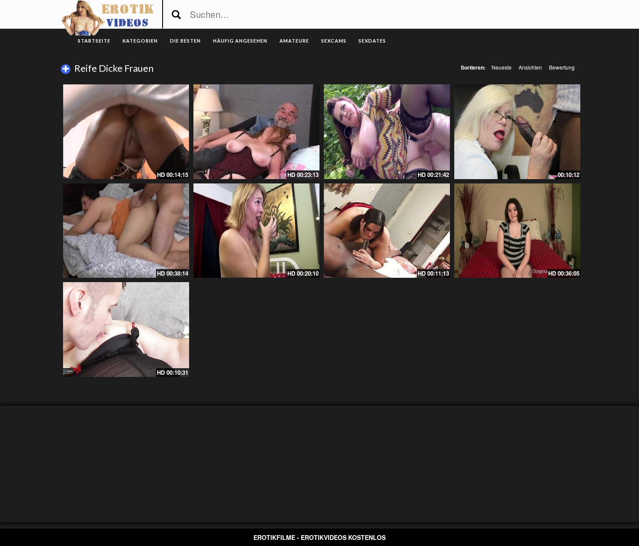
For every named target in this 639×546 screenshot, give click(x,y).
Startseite (94, 40)
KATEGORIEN (140, 40)
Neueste (502, 67)
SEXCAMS (333, 40)
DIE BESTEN (185, 40)
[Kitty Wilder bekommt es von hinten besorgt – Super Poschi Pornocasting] (126, 131)
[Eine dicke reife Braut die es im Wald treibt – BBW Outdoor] (387, 131)
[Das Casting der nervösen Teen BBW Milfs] (517, 230)
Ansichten (530, 67)
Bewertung (562, 67)
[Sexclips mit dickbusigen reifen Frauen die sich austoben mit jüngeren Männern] (126, 329)
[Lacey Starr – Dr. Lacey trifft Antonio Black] (517, 131)
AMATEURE (294, 40)
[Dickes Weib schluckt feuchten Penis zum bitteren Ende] (387, 230)
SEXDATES (372, 40)
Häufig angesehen (240, 40)
